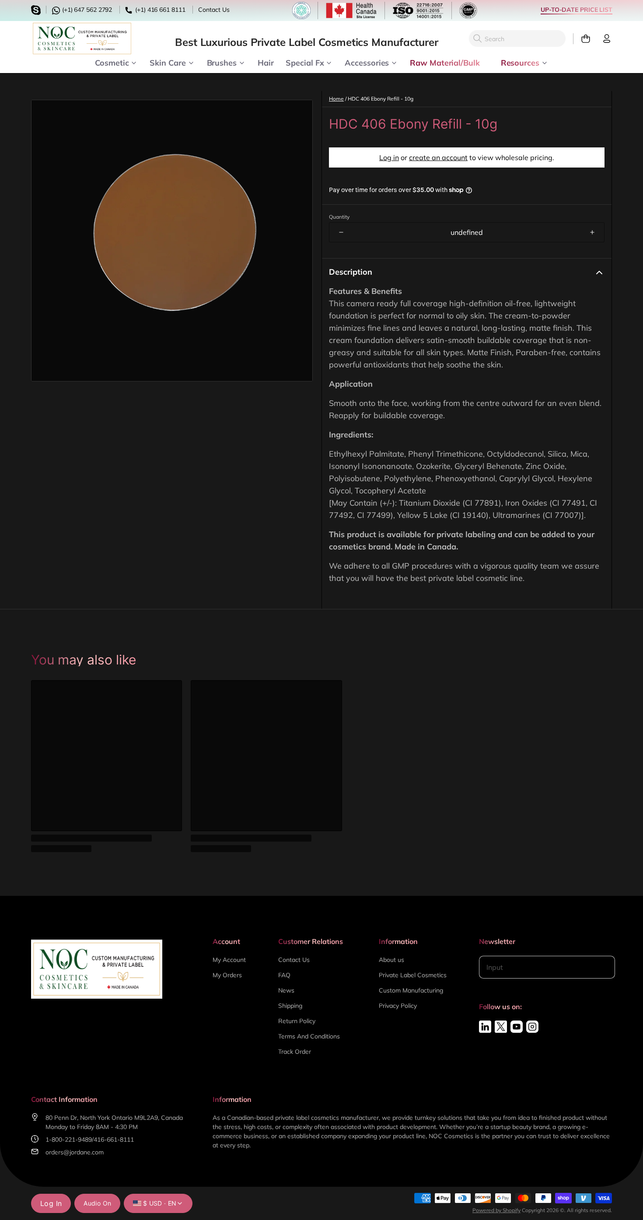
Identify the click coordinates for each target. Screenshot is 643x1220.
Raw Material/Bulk (444, 62)
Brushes (222, 62)
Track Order (294, 1052)
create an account (438, 157)
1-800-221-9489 (68, 1139)
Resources (520, 62)
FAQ (284, 975)
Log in (389, 157)
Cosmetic (112, 62)
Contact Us (213, 10)
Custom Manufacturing (411, 990)
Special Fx (305, 62)
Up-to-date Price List (576, 10)
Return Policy (296, 1021)
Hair (266, 62)
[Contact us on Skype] (37, 9)
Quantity (339, 216)
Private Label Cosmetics (413, 975)
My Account (229, 960)
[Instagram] (532, 1027)
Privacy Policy (398, 1006)
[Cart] (582, 38)
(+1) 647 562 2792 (86, 10)
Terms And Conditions (309, 1036)
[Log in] (603, 38)
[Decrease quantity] (341, 232)
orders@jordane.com (74, 1152)
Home (336, 98)
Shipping (290, 1006)
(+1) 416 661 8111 (159, 10)
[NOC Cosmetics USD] (82, 38)
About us (391, 960)
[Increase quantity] (592, 232)
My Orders (227, 975)
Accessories (367, 62)
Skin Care (167, 62)
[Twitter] (501, 1027)
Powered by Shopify (496, 1210)
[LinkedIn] (485, 1027)
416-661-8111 (114, 1139)
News (286, 990)
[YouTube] (516, 1027)
